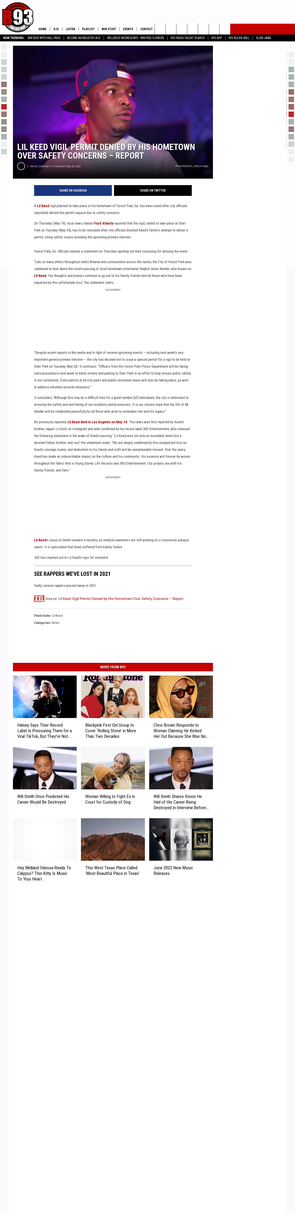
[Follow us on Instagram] (192, 29)
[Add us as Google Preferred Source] (171, 29)
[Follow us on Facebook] (181, 29)
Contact (146, 29)
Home (42, 29)
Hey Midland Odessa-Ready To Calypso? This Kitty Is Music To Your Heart (44, 873)
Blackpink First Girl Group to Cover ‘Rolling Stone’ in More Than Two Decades (110, 731)
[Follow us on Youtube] (203, 29)
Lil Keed (43, 206)
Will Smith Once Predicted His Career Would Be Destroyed (43, 799)
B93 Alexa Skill (239, 38)
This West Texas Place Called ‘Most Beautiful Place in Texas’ (112, 870)
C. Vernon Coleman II (39, 166)
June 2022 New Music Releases (173, 870)
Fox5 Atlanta (103, 223)
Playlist (88, 29)
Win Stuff (109, 29)
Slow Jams (263, 38)
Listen (70, 29)
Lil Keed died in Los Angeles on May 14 (97, 422)
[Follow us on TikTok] (225, 29)
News (55, 622)
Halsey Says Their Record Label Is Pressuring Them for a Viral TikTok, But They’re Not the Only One (44, 731)
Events (128, 29)
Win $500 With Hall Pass (44, 38)
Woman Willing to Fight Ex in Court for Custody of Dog (110, 799)
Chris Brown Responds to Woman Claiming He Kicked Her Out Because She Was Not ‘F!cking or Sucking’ (180, 731)
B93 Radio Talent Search (188, 38)
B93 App (216, 38)
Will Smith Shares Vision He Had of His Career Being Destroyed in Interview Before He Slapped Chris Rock (180, 802)
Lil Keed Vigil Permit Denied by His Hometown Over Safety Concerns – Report (120, 598)
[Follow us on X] (214, 29)
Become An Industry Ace (83, 38)
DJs (56, 29)
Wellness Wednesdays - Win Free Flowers (135, 38)
